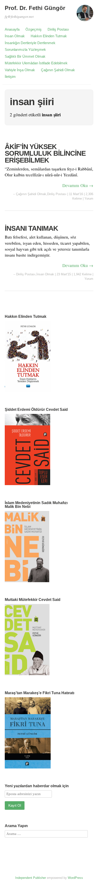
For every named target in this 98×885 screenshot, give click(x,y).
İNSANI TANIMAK (31, 228)
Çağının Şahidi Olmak (58, 70)
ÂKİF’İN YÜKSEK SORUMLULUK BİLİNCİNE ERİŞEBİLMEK (45, 153)
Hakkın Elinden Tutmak (49, 36)
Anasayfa (12, 29)
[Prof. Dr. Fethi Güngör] (85, 15)
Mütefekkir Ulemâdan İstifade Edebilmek (36, 63)
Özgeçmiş (33, 29)
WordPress (75, 878)
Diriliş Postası (58, 29)
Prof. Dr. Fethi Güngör (35, 8)
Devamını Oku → (77, 185)
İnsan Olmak (15, 36)
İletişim (10, 77)
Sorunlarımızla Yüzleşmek (25, 49)
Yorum (88, 198)
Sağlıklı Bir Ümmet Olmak (25, 56)
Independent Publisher (30, 878)
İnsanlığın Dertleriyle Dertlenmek (30, 43)
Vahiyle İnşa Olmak (20, 70)
